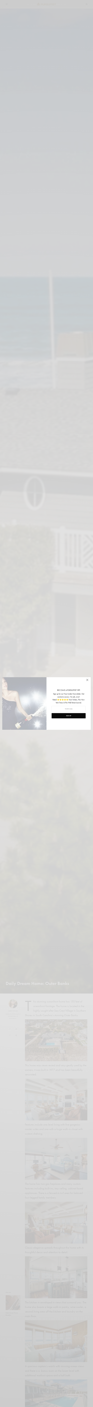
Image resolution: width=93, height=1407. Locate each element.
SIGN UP (68, 716)
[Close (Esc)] (87, 680)
